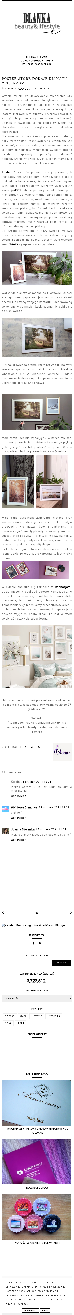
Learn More (30, 1310)
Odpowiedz (18, 795)
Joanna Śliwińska (23, 829)
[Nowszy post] (3, 912)
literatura (53, 1016)
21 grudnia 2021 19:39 (54, 807)
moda (8, 1023)
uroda (20, 1023)
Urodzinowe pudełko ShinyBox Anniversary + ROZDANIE (37, 1131)
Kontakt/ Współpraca (37, 64)
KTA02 (23, 1016)
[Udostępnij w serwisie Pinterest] (39, 748)
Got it (45, 1310)
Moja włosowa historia (37, 61)
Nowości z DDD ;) (37, 1187)
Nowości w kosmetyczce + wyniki (37, 1242)
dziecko (10, 1016)
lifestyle (43, 89)
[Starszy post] (71, 912)
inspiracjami (63, 587)
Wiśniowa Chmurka (24, 807)
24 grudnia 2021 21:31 (51, 829)
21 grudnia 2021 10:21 (36, 781)
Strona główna (37, 57)
